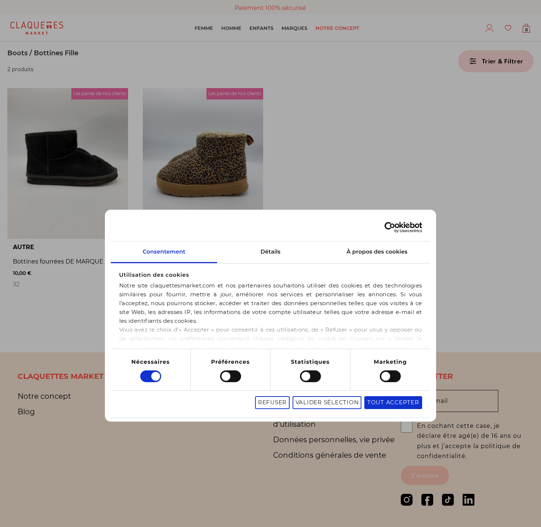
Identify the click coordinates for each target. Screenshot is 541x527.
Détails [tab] (270, 251)
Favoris (508, 28)
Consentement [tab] (163, 251)
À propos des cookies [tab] (377, 251)
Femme (204, 28)
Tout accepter (393, 402)
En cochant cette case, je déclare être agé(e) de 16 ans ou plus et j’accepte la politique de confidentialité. (469, 441)
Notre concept (337, 28)
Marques (294, 28)
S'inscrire (425, 475)
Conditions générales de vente (329, 455)
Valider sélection (327, 402)
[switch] (230, 376)
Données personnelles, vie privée (334, 439)
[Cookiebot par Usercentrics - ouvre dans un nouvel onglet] (390, 227)
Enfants (261, 28)
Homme (231, 28)
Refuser (272, 402)
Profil (489, 28)
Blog (26, 411)
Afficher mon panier (526, 30)
